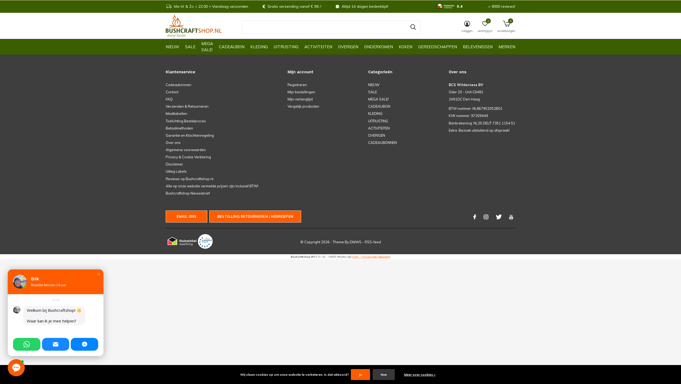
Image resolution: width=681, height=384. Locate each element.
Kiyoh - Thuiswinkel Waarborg (370, 256)
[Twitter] (499, 217)
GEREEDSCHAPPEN (437, 46)
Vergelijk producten (303, 106)
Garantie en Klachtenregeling (190, 135)
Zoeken (413, 27)
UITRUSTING (286, 46)
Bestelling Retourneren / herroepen (255, 216)
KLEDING (259, 46)
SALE (190, 46)
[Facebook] (474, 217)
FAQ (169, 99)
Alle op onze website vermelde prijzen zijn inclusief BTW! (212, 186)
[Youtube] (511, 217)
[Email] (55, 344)
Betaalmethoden (179, 128)
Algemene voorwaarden (186, 150)
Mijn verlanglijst (300, 99)
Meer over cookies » (419, 375)
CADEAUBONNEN (382, 142)
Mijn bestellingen (301, 92)
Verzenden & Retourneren (187, 106)
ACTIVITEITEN (318, 46)
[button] (98, 274)
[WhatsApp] (26, 344)
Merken (507, 46)
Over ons (173, 142)
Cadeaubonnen (178, 85)
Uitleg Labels (176, 171)
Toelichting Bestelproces (186, 121)
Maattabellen (176, 113)
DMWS (356, 242)
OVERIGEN (348, 46)
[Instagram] (486, 217)
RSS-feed (373, 242)
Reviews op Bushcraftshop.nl (189, 179)
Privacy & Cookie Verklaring (188, 157)
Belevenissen (478, 46)
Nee (384, 375)
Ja (360, 375)
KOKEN (405, 46)
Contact (172, 92)
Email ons (187, 216)
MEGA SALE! (207, 46)
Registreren (297, 85)
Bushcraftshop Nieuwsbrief (188, 193)
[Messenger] (84, 344)
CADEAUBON (231, 46)
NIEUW (172, 46)
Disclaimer (174, 164)
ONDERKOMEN (378, 46)
